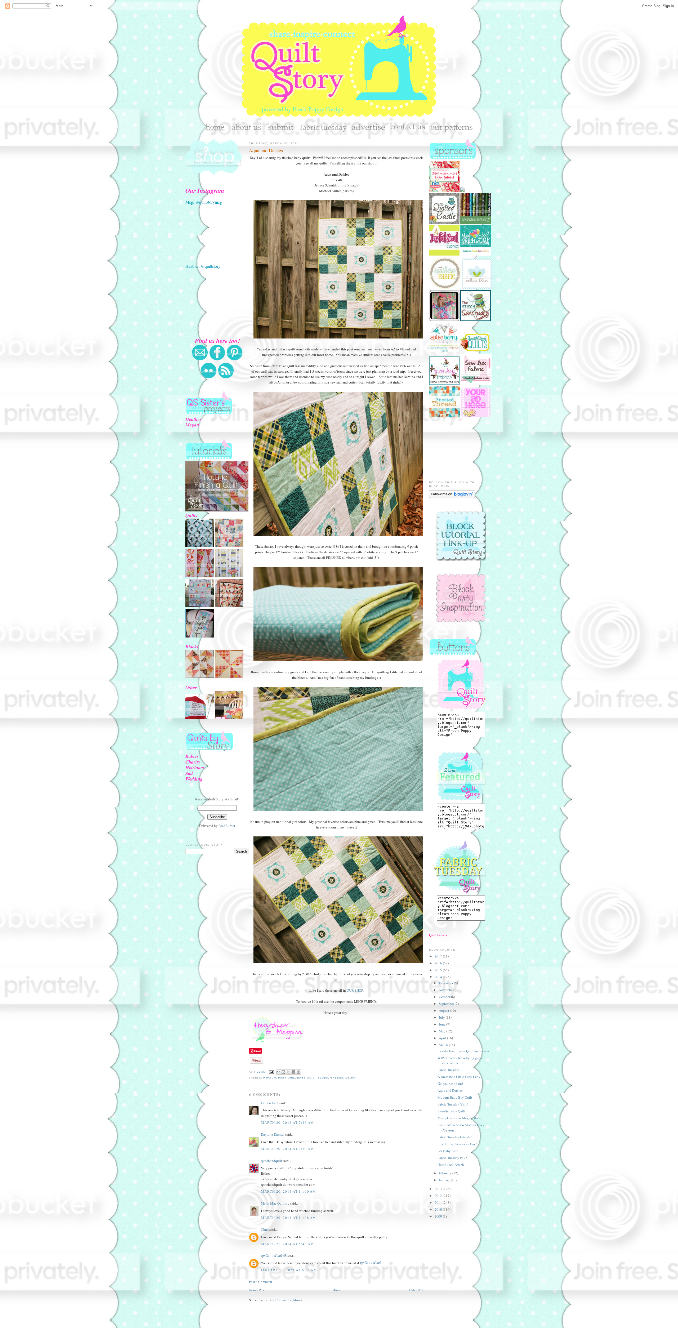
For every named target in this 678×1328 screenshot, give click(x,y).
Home (337, 1289)
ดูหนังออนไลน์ (370, 1262)
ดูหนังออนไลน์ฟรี (274, 1255)
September (447, 1003)
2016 (439, 963)
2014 (439, 976)
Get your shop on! (450, 1083)
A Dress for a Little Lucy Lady (459, 1076)
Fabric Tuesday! (449, 1069)
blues (323, 1077)
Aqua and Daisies (266, 150)
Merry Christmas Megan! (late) (459, 1118)
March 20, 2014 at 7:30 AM (287, 1148)
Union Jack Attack (451, 1164)
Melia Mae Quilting (275, 1203)
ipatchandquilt (271, 1160)
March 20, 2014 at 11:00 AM (288, 1191)
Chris (265, 1229)
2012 (439, 1195)
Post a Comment (260, 1281)
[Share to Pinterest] (298, 1072)
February (445, 1173)
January (445, 1180)
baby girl (286, 1077)
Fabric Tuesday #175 (452, 1157)
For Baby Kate (448, 1150)
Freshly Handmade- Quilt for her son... (465, 1051)
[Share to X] (288, 1072)
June (442, 1024)
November (446, 989)
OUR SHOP (355, 990)
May (442, 1031)
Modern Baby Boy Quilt (455, 1097)
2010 (439, 1209)
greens (336, 1077)
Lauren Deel (269, 1102)
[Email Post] (271, 1071)
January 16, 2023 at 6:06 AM (289, 1270)
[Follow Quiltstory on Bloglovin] (452, 496)
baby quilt (306, 1077)
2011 (439, 1202)
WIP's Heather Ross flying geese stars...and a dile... (460, 1060)
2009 (439, 1216)
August (444, 1010)
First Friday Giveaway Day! (457, 1144)
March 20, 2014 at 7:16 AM (287, 1122)
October (445, 996)
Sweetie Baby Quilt (451, 1111)
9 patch (269, 1077)
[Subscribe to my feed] (226, 377)
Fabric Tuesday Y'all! (453, 1104)
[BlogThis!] (283, 1072)
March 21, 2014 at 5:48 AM (287, 1243)
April (443, 1038)
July (442, 1017)
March (444, 1044)
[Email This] (278, 1072)
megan (350, 1077)
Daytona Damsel (272, 1134)
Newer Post (257, 1289)
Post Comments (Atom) (285, 1300)
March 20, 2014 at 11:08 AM (288, 1217)
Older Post (416, 1289)
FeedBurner (226, 825)
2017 (439, 956)
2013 (439, 1188)
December (446, 983)
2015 (439, 970)
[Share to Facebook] (293, 1072)
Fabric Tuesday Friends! (455, 1137)
